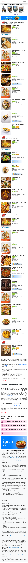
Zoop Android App (23, 364)
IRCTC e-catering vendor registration (17, 535)
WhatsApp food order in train (16, 554)
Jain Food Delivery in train (15, 547)
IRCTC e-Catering (11, 395)
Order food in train (5, 358)
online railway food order (16, 461)
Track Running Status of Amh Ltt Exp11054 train (15, 421)
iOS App (6, 365)
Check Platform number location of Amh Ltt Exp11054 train (15, 433)
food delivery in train (14, 386)
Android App (11, 457)
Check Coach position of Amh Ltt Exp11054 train (15, 429)
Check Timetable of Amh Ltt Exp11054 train (14, 425)
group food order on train (15, 405)
